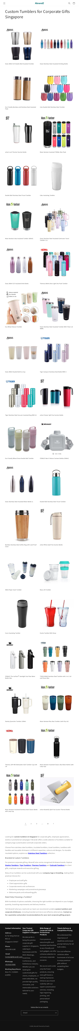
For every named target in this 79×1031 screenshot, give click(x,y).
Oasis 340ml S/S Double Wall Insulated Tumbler (19, 64)
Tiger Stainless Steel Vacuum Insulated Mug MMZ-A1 (21, 415)
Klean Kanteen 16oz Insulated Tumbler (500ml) (19, 238)
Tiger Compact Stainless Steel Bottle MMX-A (53, 372)
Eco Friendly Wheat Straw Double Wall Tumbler (19, 458)
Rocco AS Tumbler (45, 590)
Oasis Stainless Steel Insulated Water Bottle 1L (19, 502)
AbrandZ (36, 1026)
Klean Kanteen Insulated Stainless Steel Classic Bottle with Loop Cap (21, 810)
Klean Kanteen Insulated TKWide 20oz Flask (53, 152)
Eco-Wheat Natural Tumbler (13, 327)
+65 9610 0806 (10, 964)
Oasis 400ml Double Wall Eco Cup (15, 372)
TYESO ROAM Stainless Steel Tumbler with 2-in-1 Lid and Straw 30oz (55, 677)
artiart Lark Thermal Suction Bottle (15, 152)
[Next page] (53, 823)
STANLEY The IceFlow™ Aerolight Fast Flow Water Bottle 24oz (20, 677)
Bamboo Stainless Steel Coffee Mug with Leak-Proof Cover (21, 545)
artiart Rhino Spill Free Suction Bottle (51, 545)
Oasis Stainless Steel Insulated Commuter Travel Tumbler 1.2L (54, 239)
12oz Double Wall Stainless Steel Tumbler (52, 107)
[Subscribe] (55, 1012)
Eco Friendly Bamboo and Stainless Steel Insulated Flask (20, 108)
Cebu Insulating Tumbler (47, 195)
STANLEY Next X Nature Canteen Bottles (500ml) (54, 458)
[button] (4, 3)
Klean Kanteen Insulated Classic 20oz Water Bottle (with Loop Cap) (57, 765)
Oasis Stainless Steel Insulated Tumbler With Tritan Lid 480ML (56, 327)
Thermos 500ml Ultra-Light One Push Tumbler (53, 283)
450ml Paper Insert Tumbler (13, 590)
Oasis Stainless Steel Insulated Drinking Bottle (54, 64)
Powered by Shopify (44, 1026)
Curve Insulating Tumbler (12, 633)
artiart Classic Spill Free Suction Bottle (51, 415)
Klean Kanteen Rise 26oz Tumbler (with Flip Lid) (54, 721)
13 (48, 824)
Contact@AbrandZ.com (13, 957)
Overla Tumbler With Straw (48, 633)
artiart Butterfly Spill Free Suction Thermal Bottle (55, 809)
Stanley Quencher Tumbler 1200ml (15, 721)
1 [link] (25, 823)
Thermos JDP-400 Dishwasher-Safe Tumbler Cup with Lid (21, 765)
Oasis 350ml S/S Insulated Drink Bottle (16, 283)
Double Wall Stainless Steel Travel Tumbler (18, 195)
